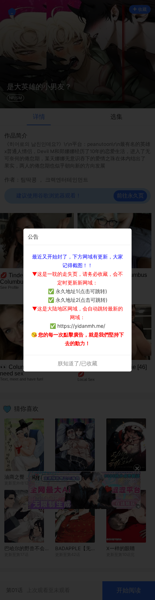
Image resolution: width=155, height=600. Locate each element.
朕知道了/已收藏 (77, 363)
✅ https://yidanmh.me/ (77, 326)
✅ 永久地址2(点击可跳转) (77, 300)
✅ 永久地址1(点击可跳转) (77, 291)
